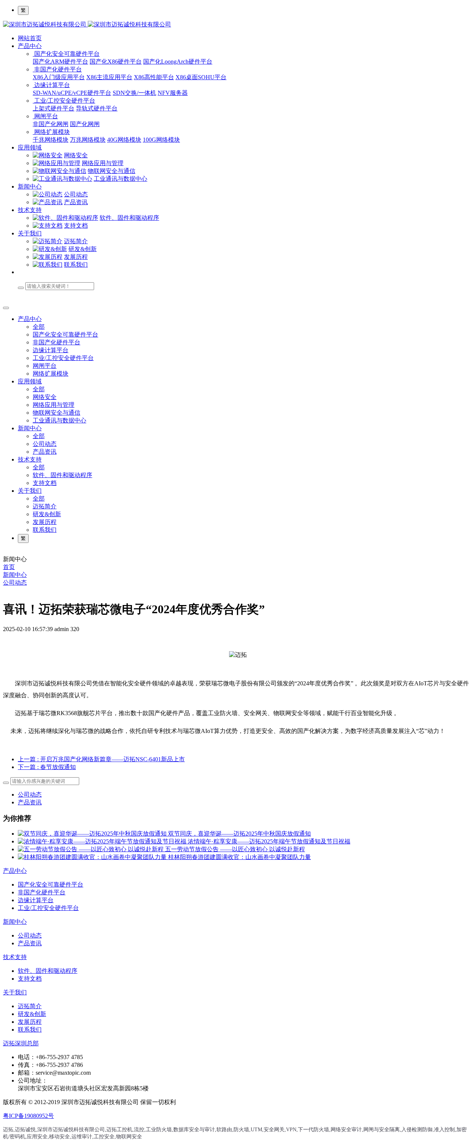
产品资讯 (30, 802)
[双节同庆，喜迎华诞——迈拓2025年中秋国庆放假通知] (93, 833)
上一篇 (101, 759)
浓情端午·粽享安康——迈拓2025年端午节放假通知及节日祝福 (269, 841)
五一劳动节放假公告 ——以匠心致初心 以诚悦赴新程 (235, 849)
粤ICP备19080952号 (28, 1116)
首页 (9, 567)
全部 (39, 327)
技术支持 (30, 210)
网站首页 (30, 38)
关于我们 (30, 233)
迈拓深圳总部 (21, 1043)
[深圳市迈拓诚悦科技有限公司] (238, 25)
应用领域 (30, 147)
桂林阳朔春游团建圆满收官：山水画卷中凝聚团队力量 (239, 857)
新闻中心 (30, 186)
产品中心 (30, 46)
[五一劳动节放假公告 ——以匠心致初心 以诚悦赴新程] (91, 849)
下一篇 (47, 767)
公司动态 (15, 582)
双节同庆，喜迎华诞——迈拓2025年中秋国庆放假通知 (239, 833)
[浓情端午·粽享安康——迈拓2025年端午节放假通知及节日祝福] (103, 841)
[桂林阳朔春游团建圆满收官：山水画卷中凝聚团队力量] (93, 857)
